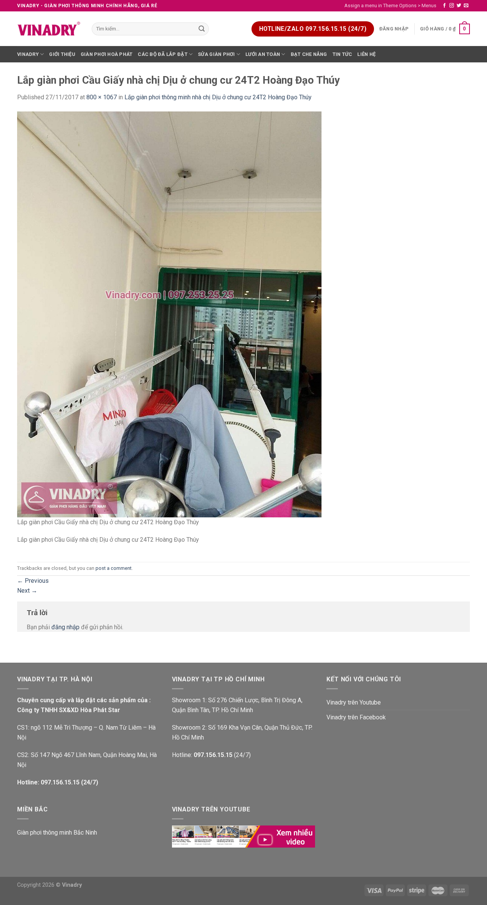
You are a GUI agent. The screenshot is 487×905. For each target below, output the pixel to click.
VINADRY (28, 54)
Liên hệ (366, 54)
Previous (33, 580)
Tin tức (342, 54)
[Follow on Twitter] (459, 5)
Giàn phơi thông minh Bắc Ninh (57, 832)
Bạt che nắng (309, 54)
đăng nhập (65, 627)
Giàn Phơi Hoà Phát (107, 54)
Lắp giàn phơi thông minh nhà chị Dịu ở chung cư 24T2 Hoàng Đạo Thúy (218, 97)
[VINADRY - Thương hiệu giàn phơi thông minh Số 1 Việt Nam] (48, 29)
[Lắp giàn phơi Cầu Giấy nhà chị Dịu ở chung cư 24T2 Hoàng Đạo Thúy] (169, 314)
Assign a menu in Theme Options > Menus (390, 5)
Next (27, 590)
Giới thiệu (62, 54)
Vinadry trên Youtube (353, 702)
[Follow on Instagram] (451, 5)
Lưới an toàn (262, 54)
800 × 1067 (101, 97)
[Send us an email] (466, 5)
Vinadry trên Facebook (356, 717)
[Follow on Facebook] (444, 5)
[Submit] (202, 28)
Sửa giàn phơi (216, 54)
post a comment (113, 568)
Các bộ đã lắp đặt (162, 54)
